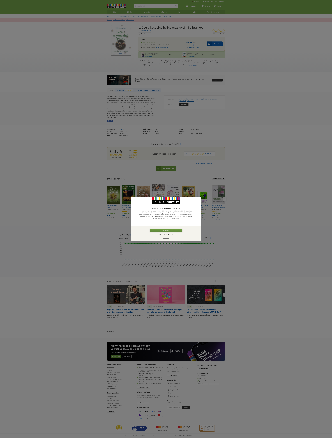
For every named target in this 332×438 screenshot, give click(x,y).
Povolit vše (166, 230)
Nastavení (166, 237)
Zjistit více (166, 222)
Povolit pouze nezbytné (166, 234)
